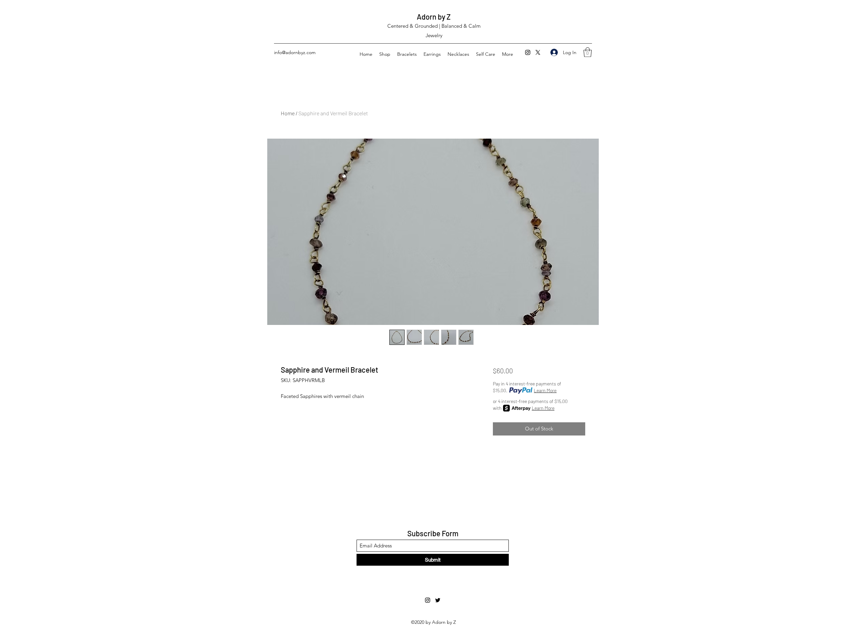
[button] (588, 52)
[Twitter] (537, 52)
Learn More (545, 390)
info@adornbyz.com (295, 52)
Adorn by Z (434, 16)
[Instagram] (527, 52)
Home (288, 113)
